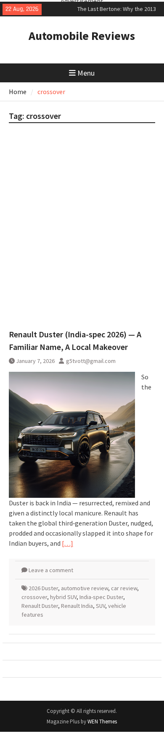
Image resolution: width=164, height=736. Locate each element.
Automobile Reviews (82, 35)
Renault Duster (39, 606)
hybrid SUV (63, 597)
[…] (67, 543)
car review (124, 588)
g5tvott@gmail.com (91, 361)
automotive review (84, 588)
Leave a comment (51, 570)
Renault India (77, 606)
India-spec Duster (101, 597)
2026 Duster (43, 588)
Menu (86, 73)
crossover (34, 597)
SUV (100, 606)
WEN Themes (102, 721)
